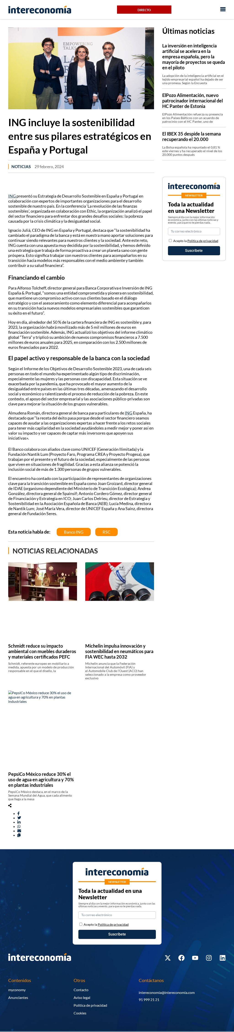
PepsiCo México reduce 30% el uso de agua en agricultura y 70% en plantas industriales (41, 779)
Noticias (21, 166)
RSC (106, 531)
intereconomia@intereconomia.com (167, 992)
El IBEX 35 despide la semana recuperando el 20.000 (191, 136)
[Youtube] (195, 958)
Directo (144, 10)
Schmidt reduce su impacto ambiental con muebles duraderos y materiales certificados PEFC (42, 651)
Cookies (80, 1013)
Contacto (81, 990)
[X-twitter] (168, 958)
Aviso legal (82, 997)
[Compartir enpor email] (19, 831)
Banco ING (73, 531)
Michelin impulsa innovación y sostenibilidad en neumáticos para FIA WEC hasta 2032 (119, 651)
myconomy (17, 990)
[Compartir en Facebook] (18, 813)
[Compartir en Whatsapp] (19, 826)
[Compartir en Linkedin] (19, 822)
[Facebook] (181, 958)
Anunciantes (18, 997)
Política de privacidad (202, 241)
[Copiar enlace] (19, 835)
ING (12, 195)
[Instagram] (209, 958)
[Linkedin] (222, 958)
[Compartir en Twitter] (19, 818)
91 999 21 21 (149, 999)
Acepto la (195, 241)
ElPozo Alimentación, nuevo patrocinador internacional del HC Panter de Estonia (192, 100)
